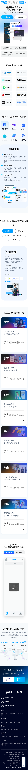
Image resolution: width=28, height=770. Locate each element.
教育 (7, 722)
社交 (2, 722)
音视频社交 (20, 235)
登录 (17, 2)
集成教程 (16, 736)
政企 (19, 722)
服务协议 (20, 767)
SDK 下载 (10, 729)
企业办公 (20, 231)
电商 (15, 722)
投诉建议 (12, 705)
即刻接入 (7, 17)
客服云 (3, 715)
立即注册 (22, 2)
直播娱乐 (14, 239)
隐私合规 (24, 743)
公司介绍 (3, 743)
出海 (23, 722)
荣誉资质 (8, 743)
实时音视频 (12, 713)
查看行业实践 (16, 348)
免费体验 (8, 679)
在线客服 (7, 231)
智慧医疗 (7, 235)
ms (7, 642)
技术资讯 (22, 736)
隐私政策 (14, 767)
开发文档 (3, 729)
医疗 (11, 722)
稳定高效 (14, 673)
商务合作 (7, 705)
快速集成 (7, 673)
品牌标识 (19, 743)
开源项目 (10, 736)
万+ (26, 642)
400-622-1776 (9, 698)
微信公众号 (7, 701)
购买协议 (3, 745)
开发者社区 (4, 736)
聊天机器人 (21, 713)
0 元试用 (22, 673)
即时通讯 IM (4, 713)
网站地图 (8, 767)
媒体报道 (13, 743)
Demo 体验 (16, 729)
